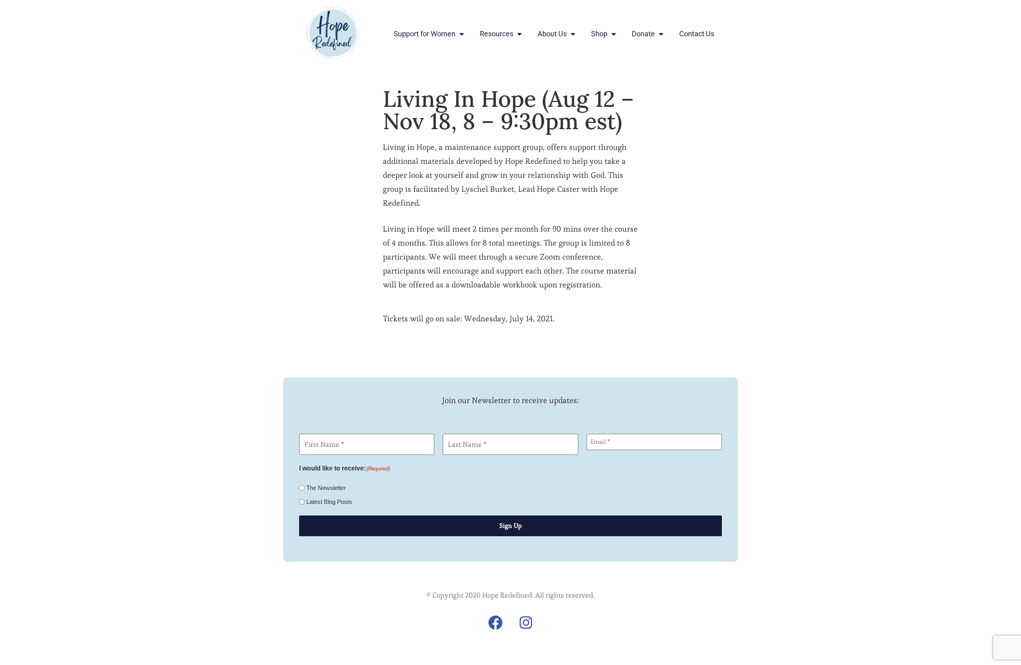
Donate (643, 34)
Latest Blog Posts (329, 502)
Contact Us (696, 34)
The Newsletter (326, 488)
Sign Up (510, 525)
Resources (496, 34)
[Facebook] (495, 622)
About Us (552, 34)
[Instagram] (526, 622)
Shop (599, 34)
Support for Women (424, 34)
